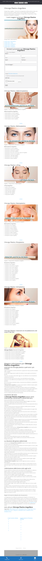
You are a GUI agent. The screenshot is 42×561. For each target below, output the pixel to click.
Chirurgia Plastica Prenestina (27, 536)
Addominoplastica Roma (14, 509)
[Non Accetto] (40, 2)
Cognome (23, 57)
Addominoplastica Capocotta (27, 520)
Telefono (23, 59)
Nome (6, 57)
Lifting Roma (15, 510)
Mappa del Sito (19, 548)
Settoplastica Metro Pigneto (27, 527)
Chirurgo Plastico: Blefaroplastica (10, 41)
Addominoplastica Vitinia (26, 534)
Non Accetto (21, 2)
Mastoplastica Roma (22, 510)
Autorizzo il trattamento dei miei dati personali (15, 75)
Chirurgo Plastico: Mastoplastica (10, 44)
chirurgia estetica (32, 502)
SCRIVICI (20, 123)
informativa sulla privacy (13, 73)
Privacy (24, 548)
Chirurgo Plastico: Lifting (8, 42)
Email (6, 59)
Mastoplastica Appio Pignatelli (27, 532)
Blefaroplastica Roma (23, 509)
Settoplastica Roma (7, 511)
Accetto (16, 2)
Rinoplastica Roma (29, 510)
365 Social (24, 554)
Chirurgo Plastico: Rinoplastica (9, 45)
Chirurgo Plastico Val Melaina (27, 525)
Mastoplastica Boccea (25, 539)
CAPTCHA (7, 78)
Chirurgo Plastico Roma (31, 509)
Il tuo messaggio (9, 64)
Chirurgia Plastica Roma (13, 521)
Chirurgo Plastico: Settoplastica (9, 46)
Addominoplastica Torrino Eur (27, 538)
